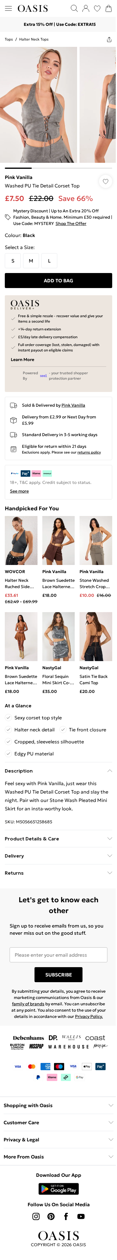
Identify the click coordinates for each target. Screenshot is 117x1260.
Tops (9, 39)
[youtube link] (81, 1216)
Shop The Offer (71, 223)
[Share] (109, 39)
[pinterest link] (51, 1216)
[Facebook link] (66, 1216)
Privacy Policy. (89, 1016)
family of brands (28, 1003)
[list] (58, 108)
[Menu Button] (8, 8)
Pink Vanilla (18, 177)
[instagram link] (36, 1216)
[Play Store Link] (58, 1189)
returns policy (89, 452)
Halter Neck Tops (34, 39)
